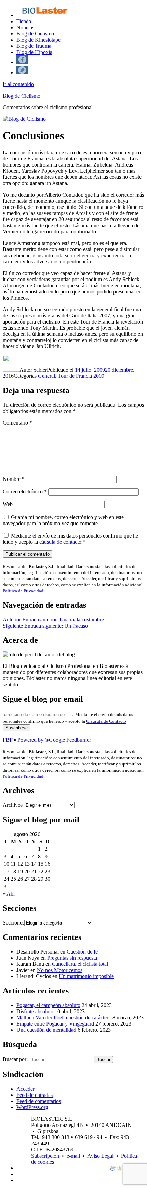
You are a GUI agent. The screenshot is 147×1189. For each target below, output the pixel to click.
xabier (40, 370)
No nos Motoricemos (59, 970)
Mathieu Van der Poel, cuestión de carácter (62, 1017)
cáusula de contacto (60, 542)
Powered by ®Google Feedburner (54, 740)
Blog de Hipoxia (34, 52)
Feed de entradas (34, 1095)
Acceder (25, 1089)
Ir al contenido (18, 84)
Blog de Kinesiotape (38, 40)
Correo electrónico (25, 492)
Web (8, 504)
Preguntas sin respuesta (72, 958)
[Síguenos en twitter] (22, 72)
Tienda (23, 21)
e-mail (73, 1156)
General (46, 376)
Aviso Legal (100, 1156)
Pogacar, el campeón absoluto (48, 1005)
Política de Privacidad (23, 590)
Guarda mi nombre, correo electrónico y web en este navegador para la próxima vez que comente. (63, 520)
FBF (8, 740)
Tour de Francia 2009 (81, 376)
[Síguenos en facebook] (22, 62)
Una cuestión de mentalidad (46, 1030)
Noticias (25, 27)
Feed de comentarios (38, 1101)
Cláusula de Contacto (106, 721)
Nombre (14, 479)
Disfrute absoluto (34, 1011)
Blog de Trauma (33, 46)
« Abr (9, 894)
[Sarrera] (44, 15)
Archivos (13, 805)
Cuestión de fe (82, 952)
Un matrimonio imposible (86, 976)
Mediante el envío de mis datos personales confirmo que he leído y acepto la (70, 539)
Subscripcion (45, 1156)
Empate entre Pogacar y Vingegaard (55, 1024)
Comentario (17, 423)
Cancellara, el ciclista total (80, 964)
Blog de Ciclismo (35, 34)
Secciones (13, 923)
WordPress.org (32, 1107)
